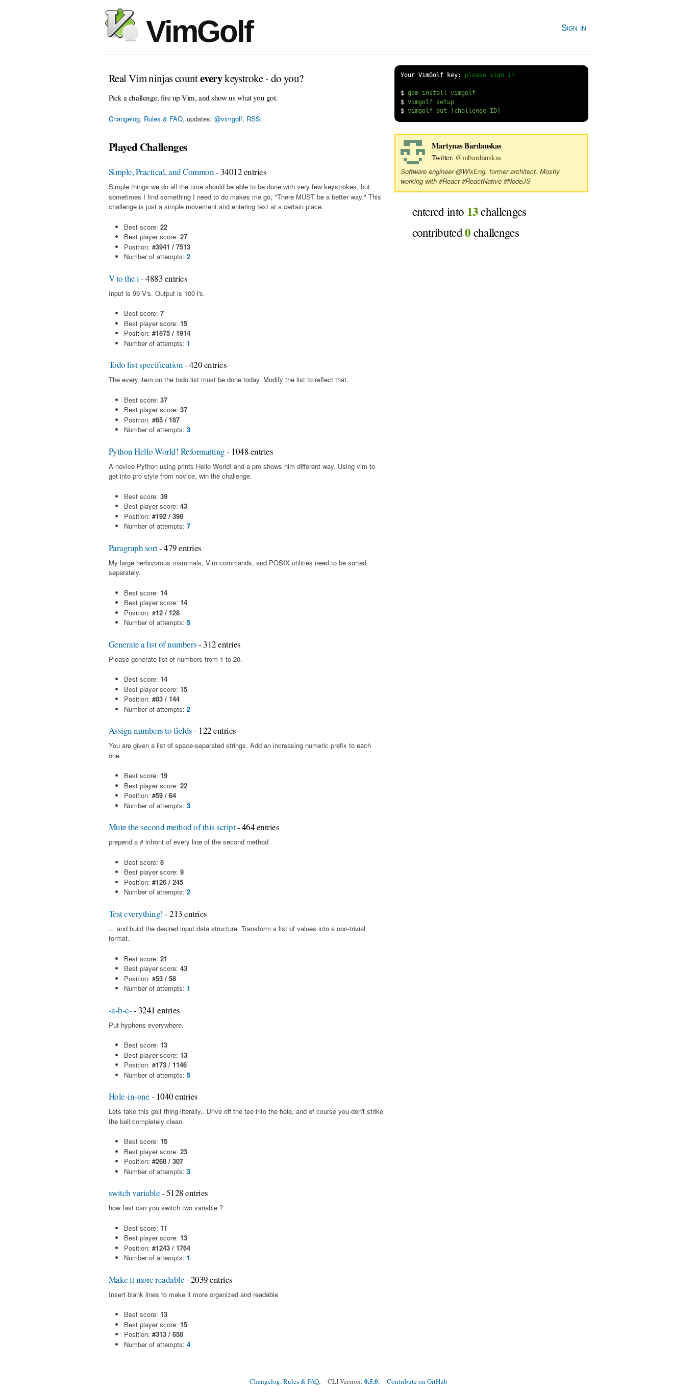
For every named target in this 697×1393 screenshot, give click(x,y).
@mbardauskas (478, 157)
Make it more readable (146, 1279)
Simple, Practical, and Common (161, 172)
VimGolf (196, 31)
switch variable (134, 1193)
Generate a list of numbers (153, 644)
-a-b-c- (120, 1010)
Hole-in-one (129, 1096)
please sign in (490, 75)
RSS (253, 118)
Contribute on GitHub (417, 1381)
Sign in (573, 27)
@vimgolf (228, 118)
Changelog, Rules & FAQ (146, 118)
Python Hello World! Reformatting (167, 451)
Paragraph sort (133, 548)
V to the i (124, 278)
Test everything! (136, 913)
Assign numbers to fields (150, 730)
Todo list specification (146, 364)
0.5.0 (371, 1381)
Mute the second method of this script (172, 827)
